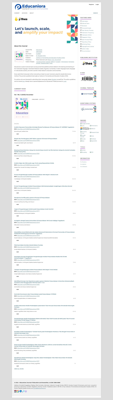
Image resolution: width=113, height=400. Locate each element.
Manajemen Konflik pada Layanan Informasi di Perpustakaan (32, 197)
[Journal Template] (88, 97)
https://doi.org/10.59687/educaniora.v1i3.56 (28, 309)
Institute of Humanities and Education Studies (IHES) (50, 57)
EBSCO (53, 61)
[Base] (82, 141)
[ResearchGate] (94, 132)
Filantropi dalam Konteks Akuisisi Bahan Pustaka (28, 245)
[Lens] (82, 125)
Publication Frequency (87, 32)
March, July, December (54, 59)
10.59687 (38, 53)
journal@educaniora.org (39, 388)
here (23, 81)
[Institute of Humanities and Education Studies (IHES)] (88, 66)
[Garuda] (82, 139)
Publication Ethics (86, 35)
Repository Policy (86, 42)
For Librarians (83, 166)
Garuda (48, 61)
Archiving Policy (85, 44)
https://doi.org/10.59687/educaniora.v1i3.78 (28, 222)
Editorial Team (85, 23)
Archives (24, 13)
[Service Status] (88, 112)
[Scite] (92, 136)
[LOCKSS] (20, 392)
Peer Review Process (87, 30)
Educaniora (39, 49)
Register (91, 4)
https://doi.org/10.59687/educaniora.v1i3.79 (28, 235)
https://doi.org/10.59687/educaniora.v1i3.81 (28, 129)
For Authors (83, 164)
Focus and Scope (86, 28)
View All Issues (19, 368)
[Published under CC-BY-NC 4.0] (26, 392)
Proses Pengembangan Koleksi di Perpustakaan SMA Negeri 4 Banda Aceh (36, 174)
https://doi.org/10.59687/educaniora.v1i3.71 (28, 271)
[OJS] (91, 152)
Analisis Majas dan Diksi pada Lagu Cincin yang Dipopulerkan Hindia (34, 163)
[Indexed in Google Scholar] (18, 392)
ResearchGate (45, 63)
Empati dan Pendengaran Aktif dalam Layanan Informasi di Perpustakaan (35, 138)
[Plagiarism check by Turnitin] (23, 392)
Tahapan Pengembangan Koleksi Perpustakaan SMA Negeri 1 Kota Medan (35, 269)
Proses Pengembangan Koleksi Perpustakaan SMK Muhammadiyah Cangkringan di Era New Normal (43, 186)
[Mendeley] (83, 152)
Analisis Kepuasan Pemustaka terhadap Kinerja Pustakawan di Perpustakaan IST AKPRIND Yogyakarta (44, 127)
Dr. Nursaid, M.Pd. (41, 55)
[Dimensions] (94, 125)
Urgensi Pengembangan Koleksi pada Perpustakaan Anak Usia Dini (33, 209)
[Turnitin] (83, 150)
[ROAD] (84, 136)
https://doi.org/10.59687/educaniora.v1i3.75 (28, 247)
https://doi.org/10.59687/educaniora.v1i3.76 (28, 176)
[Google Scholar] (85, 123)
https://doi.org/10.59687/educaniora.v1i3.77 (28, 211)
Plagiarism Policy (86, 37)
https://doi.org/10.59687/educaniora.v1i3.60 (28, 348)
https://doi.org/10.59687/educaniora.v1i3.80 (28, 140)
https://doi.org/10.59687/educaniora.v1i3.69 (28, 284)
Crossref (58, 61)
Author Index (85, 48)
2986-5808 (39, 51)
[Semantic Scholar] (84, 133)
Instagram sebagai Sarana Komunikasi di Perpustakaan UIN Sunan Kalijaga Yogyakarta (39, 220)
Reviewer (84, 26)
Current (17, 13)
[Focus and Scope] (81, 28)
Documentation (85, 51)
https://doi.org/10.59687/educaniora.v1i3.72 (28, 260)
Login (97, 4)
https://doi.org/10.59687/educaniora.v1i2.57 (28, 361)
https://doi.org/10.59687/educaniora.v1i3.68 (28, 296)
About (32, 13)
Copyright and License (87, 46)
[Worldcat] (93, 139)
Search (95, 13)
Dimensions (64, 61)
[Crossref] (84, 129)
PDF (17, 134)
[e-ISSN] (88, 81)
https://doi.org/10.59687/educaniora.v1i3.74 (28, 188)
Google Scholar (41, 61)
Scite (51, 63)
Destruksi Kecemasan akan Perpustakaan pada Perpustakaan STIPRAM (35, 294)
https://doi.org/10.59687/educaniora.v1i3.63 (28, 322)
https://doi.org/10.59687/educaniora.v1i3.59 (28, 153)
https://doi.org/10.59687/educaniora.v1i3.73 (28, 199)
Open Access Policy (86, 39)
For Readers (83, 162)
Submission (84, 21)
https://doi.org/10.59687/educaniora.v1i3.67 (28, 165)
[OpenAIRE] (93, 141)
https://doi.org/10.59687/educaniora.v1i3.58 (28, 335)
